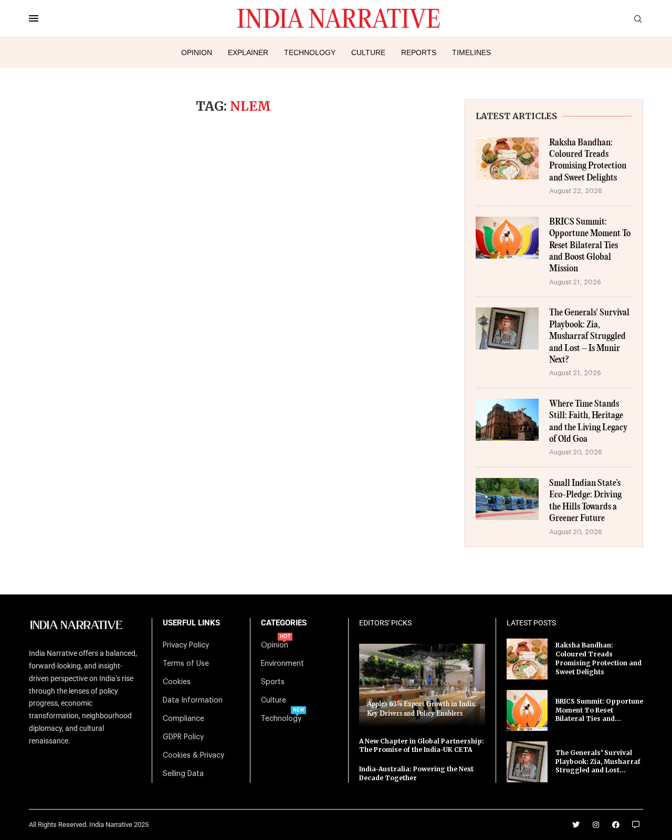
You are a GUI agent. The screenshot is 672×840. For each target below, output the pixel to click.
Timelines (471, 52)
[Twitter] (576, 824)
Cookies (177, 682)
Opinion (196, 52)
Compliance (183, 718)
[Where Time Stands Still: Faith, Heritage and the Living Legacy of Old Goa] (507, 420)
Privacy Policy (186, 645)
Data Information (193, 700)
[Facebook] (615, 824)
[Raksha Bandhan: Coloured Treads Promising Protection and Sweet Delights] (507, 158)
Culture (368, 52)
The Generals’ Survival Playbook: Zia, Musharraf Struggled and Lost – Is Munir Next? (589, 337)
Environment (282, 663)
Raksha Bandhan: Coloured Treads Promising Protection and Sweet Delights (587, 161)
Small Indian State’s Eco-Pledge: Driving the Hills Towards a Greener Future (585, 501)
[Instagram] (596, 824)
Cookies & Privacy (193, 755)
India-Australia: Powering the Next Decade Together (416, 773)
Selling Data (183, 774)
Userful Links (191, 623)
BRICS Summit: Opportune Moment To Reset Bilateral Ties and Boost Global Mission (590, 246)
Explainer (248, 52)
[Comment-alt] (635, 824)
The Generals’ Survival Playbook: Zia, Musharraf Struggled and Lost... (597, 761)
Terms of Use (186, 663)
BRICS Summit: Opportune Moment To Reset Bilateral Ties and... (599, 710)
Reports (418, 52)
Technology (309, 52)
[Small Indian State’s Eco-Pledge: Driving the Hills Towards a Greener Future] (507, 499)
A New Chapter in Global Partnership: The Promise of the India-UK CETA (421, 745)
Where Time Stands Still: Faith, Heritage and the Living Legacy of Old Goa (588, 422)
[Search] (638, 19)
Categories (284, 623)
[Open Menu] (33, 18)
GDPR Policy (183, 737)
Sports (273, 682)
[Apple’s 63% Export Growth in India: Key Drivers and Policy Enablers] (422, 685)
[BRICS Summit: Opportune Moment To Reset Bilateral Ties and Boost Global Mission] (507, 238)
